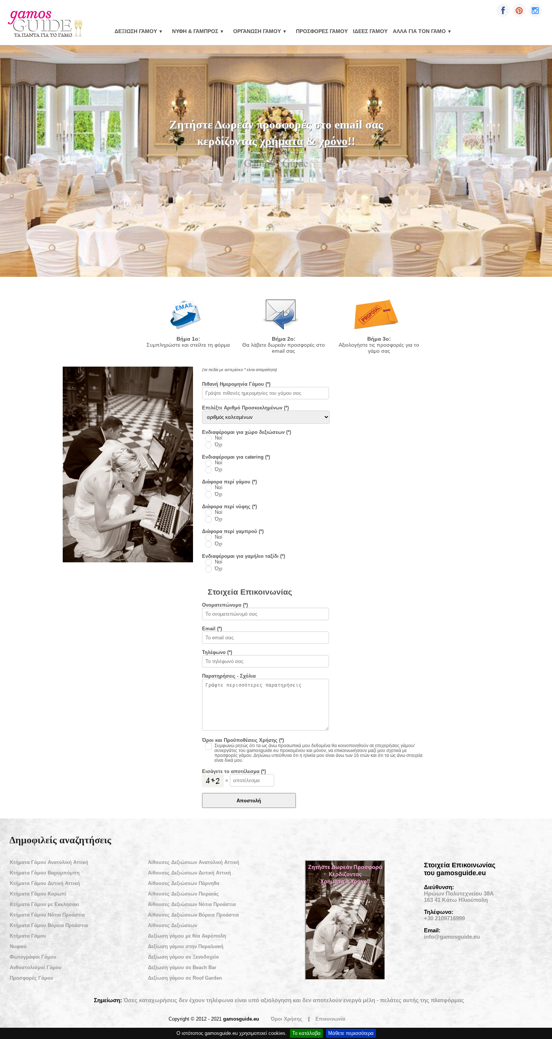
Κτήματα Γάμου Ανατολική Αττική (49, 862)
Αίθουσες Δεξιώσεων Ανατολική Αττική (193, 862)
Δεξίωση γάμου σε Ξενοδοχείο (183, 957)
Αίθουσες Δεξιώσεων (172, 925)
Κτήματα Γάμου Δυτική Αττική (45, 883)
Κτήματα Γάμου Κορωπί (38, 894)
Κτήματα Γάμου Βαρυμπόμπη (45, 873)
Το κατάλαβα (306, 1033)
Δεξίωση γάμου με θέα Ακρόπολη (187, 936)
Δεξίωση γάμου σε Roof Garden (185, 978)
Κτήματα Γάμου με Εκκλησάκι (44, 904)
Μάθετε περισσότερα (351, 1033)
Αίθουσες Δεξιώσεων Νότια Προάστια (192, 904)
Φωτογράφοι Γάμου (33, 957)
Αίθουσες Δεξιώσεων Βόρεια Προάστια (193, 915)
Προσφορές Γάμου (322, 31)
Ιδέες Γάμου (370, 31)
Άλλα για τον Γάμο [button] (422, 31)
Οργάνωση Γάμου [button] (260, 31)
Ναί (218, 438)
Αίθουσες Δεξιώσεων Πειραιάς (183, 894)
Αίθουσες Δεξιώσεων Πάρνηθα (183, 883)
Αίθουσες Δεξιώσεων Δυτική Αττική (189, 873)
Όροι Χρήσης (286, 1019)
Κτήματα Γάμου (28, 936)
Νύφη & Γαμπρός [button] (198, 31)
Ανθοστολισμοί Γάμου (36, 967)
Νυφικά (18, 946)
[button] (503, 10)
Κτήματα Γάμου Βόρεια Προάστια (49, 925)
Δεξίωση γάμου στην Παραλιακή (185, 946)
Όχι (218, 445)
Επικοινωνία (330, 1019)
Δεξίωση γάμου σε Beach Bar (182, 967)
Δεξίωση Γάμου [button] (139, 31)
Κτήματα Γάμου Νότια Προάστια (47, 915)
